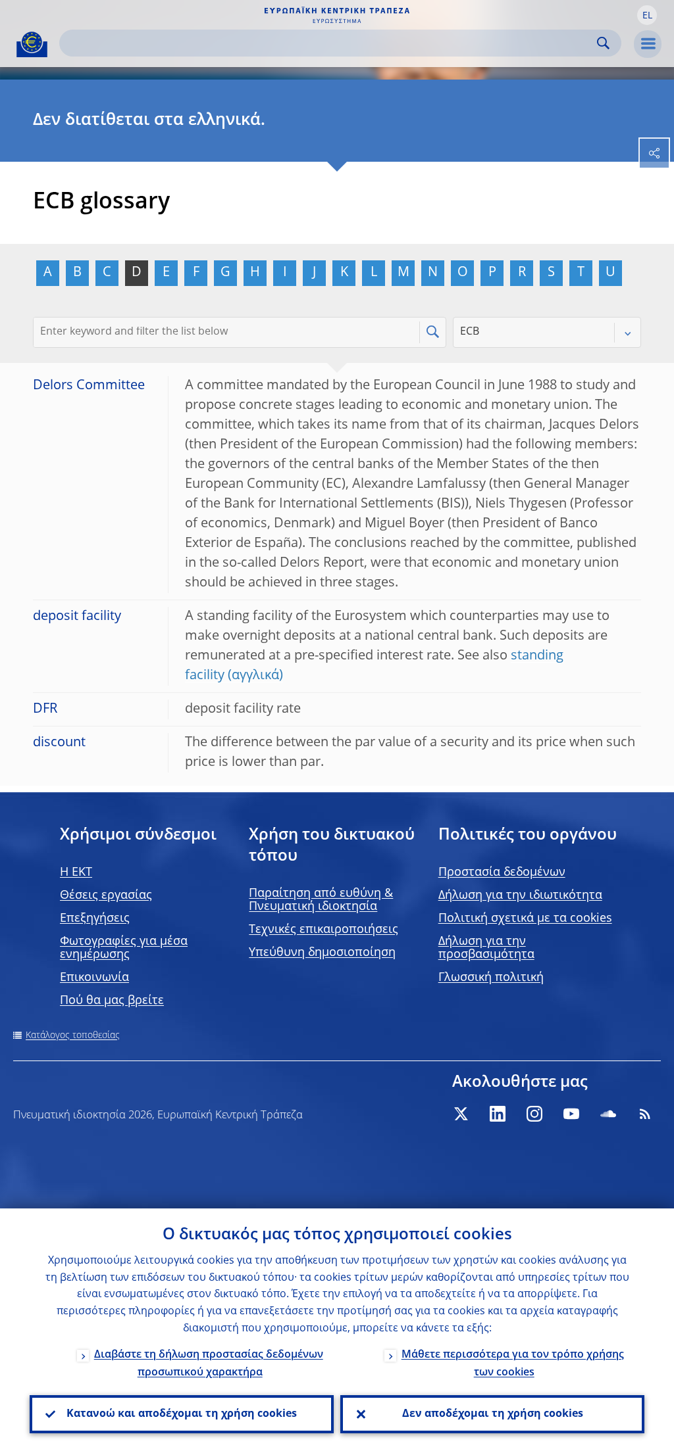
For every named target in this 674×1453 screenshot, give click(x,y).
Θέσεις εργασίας (106, 895)
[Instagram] (534, 1114)
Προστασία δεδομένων (501, 872)
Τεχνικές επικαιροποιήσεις (323, 930)
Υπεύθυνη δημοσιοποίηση (322, 953)
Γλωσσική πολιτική (491, 978)
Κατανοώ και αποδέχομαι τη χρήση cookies (181, 1414)
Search (603, 43)
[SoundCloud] (608, 1114)
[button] (647, 15)
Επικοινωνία (94, 978)
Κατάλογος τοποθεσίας (73, 1035)
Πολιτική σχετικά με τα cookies (525, 918)
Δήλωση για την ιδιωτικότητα (520, 895)
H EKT (76, 872)
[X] (461, 1114)
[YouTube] (571, 1114)
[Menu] (647, 44)
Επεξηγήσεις (95, 918)
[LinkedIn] (497, 1114)
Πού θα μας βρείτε (112, 1001)
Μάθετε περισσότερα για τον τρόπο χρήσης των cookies (513, 1364)
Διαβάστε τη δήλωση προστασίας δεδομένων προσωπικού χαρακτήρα (208, 1364)
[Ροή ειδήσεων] (645, 1114)
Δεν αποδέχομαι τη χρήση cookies (492, 1414)
